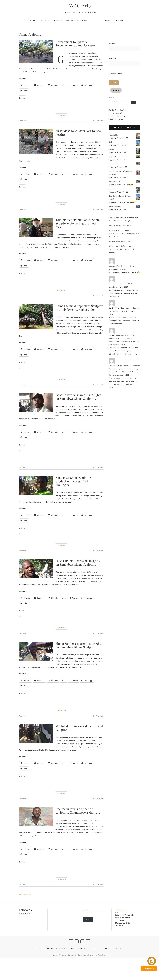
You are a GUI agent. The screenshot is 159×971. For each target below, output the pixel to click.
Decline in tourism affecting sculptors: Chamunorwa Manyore (78, 810)
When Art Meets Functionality (121, 241)
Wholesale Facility (76, 20)
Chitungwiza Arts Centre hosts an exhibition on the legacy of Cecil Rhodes (122, 249)
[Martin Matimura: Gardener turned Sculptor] (36, 733)
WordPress (102, 955)
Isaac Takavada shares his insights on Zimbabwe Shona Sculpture (78, 396)
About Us (44, 20)
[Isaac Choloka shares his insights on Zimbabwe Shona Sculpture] (36, 568)
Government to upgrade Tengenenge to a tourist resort (76, 43)
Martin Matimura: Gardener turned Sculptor (79, 728)
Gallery (58, 20)
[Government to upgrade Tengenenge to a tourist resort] (36, 51)
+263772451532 (121, 912)
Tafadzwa (22, 296)
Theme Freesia (82, 955)
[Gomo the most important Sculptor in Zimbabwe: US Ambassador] (36, 316)
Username (112, 43)
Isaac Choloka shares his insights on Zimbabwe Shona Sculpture (78, 562)
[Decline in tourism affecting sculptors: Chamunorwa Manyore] (36, 816)
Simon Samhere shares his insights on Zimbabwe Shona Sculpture (79, 645)
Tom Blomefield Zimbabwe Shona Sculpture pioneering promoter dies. (78, 223)
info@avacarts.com (122, 910)
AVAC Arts (79, 5)
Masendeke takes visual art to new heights (78, 132)
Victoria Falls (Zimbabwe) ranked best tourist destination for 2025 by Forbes (124, 233)
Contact (106, 20)
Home (33, 20)
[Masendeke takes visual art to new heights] (36, 141)
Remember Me (116, 73)
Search (111, 97)
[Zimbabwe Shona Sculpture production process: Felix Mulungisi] (36, 485)
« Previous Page (25, 894)
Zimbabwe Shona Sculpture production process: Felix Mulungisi (74, 481)
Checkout (120, 20)
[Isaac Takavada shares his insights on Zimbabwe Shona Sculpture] (36, 402)
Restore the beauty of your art (120, 225)
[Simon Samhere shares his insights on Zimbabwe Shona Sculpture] (36, 651)
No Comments (98, 121)
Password (112, 58)
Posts (95, 20)
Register (116, 90)
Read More (61, 115)
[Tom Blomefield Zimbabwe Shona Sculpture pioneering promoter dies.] (36, 227)
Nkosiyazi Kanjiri (115, 266)
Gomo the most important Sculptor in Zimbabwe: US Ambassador (79, 307)
